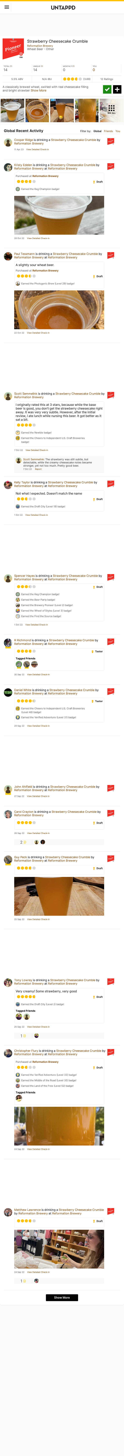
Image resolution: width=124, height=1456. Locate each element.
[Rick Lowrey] (36, 1035)
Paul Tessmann (24, 254)
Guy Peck (20, 857)
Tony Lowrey (23, 980)
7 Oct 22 (18, 450)
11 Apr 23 (19, 149)
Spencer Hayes (24, 575)
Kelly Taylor (22, 482)
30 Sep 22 (19, 674)
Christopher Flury (26, 1050)
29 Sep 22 (19, 726)
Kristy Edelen (23, 165)
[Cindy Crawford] (43, 842)
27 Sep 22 (19, 796)
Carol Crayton (23, 811)
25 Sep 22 (19, 919)
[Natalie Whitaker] (36, 1281)
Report (38, 469)
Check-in (107, 89)
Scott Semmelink (25, 393)
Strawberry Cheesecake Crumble (73, 140)
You (117, 131)
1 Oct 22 (18, 515)
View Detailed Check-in (37, 149)
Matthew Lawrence (27, 1209)
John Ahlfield (23, 786)
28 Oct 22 (19, 238)
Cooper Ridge (23, 140)
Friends (108, 131)
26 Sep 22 (19, 833)
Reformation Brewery (40, 45)
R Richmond (22, 640)
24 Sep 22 (19, 1149)
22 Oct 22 (19, 333)
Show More (38, 90)
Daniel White (22, 690)
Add (117, 89)
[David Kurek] (36, 842)
